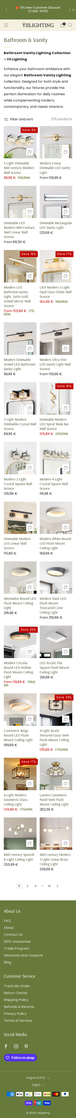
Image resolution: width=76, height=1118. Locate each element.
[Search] (70, 25)
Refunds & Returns (19, 1006)
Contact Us (13, 934)
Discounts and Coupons (23, 955)
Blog (7, 962)
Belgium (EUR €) (35, 1078)
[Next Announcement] (69, 9)
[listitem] (38, 10)
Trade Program (16, 948)
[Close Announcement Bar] (73, 10)
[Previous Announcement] (6, 9)
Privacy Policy (15, 1013)
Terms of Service (18, 1020)
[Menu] (6, 25)
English (36, 1085)
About (9, 927)
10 (49, 886)
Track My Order (17, 986)
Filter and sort (21, 119)
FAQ (7, 920)
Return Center (16, 992)
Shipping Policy (16, 999)
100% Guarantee (17, 941)
